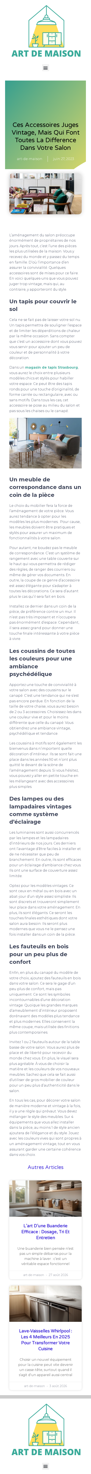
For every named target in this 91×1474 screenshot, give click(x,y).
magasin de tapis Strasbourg (51, 367)
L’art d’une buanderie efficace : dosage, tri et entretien (45, 1231)
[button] (45, 67)
